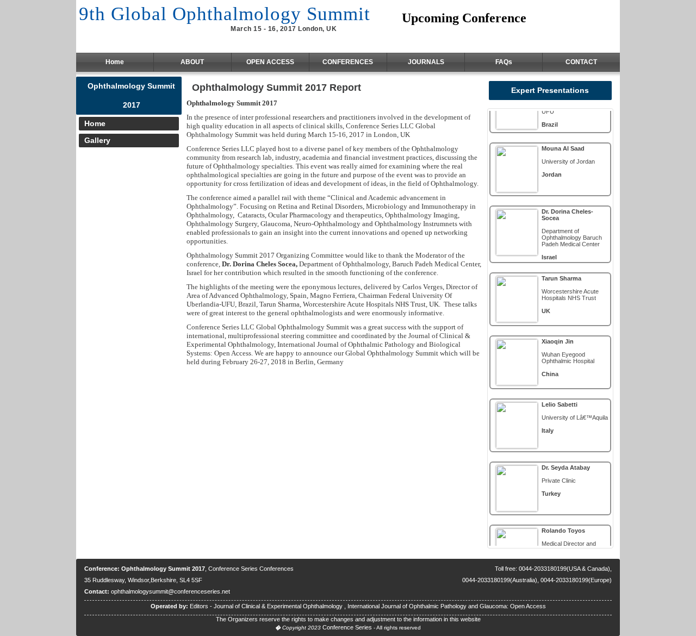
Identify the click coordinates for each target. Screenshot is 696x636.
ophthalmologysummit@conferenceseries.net (170, 591)
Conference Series (347, 627)
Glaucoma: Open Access (513, 606)
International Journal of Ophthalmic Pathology (407, 606)
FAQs (503, 62)
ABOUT (192, 62)
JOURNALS (426, 62)
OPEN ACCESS (270, 62)
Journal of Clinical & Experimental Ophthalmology (279, 606)
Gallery (97, 140)
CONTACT (581, 62)
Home (114, 62)
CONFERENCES (347, 62)
